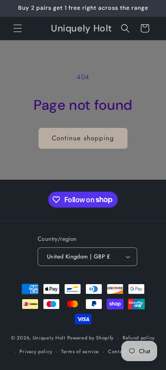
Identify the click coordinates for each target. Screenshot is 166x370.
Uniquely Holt (49, 337)
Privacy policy (35, 351)
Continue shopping (83, 138)
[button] (17, 28)
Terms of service (80, 351)
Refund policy (139, 337)
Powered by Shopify (90, 337)
